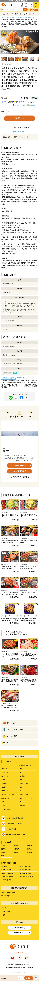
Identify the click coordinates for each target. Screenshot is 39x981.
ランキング (10, 14)
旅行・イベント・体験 (7, 794)
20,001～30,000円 (6, 869)
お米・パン (4, 768)
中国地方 (4, 852)
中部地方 (16, 849)
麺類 (21, 787)
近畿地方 (29, 849)
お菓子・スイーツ (25, 783)
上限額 (21, 6)
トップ (3, 14)
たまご (3, 779)
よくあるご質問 (5, 911)
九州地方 (29, 852)
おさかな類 (4, 776)
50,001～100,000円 (7, 873)
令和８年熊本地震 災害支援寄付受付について (19, 1)
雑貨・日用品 (5, 798)
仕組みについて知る (20, 105)
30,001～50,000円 (25, 869)
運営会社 (30, 967)
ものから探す (10, 17)
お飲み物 (4, 783)
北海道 (12, 377)
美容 (2, 802)
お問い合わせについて (19, 131)
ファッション (23, 802)
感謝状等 (22, 805)
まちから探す (5, 377)
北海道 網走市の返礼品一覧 (8, 379)
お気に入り (26, 6)
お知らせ (4, 915)
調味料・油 (4, 791)
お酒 (21, 779)
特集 (30, 14)
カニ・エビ (19, 17)
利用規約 (10, 964)
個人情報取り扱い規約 (22, 964)
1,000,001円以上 (6, 880)
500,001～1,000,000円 (26, 876)
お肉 (21, 768)
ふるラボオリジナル (25, 765)
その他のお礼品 (5, 809)
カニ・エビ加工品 (29, 17)
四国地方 (16, 852)
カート (30, 6)
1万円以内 (4, 866)
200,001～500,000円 (7, 876)
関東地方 (4, 849)
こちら (26, 102)
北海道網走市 (20, 377)
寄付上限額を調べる (7, 896)
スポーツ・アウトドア (26, 798)
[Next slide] (37, 14)
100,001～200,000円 (26, 873)
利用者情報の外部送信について (15, 967)
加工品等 (4, 787)
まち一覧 (25, 14)
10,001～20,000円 (25, 866)
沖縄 (2, 855)
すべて (3, 765)
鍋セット (22, 791)
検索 (25, 9)
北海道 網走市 (6, 64)
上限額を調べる (33, 105)
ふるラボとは (5, 907)
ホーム (3, 17)
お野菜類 (22, 776)
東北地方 (29, 845)
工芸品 (3, 805)
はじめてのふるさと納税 (8, 892)
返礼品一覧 (18, 14)
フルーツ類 (4, 772)
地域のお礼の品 (24, 794)
